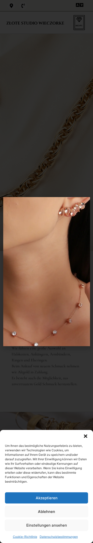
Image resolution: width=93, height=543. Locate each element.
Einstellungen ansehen (46, 525)
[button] (85, 436)
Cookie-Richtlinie (25, 537)
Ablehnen (46, 511)
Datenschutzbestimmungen (59, 537)
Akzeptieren (47, 498)
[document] (46, 271)
